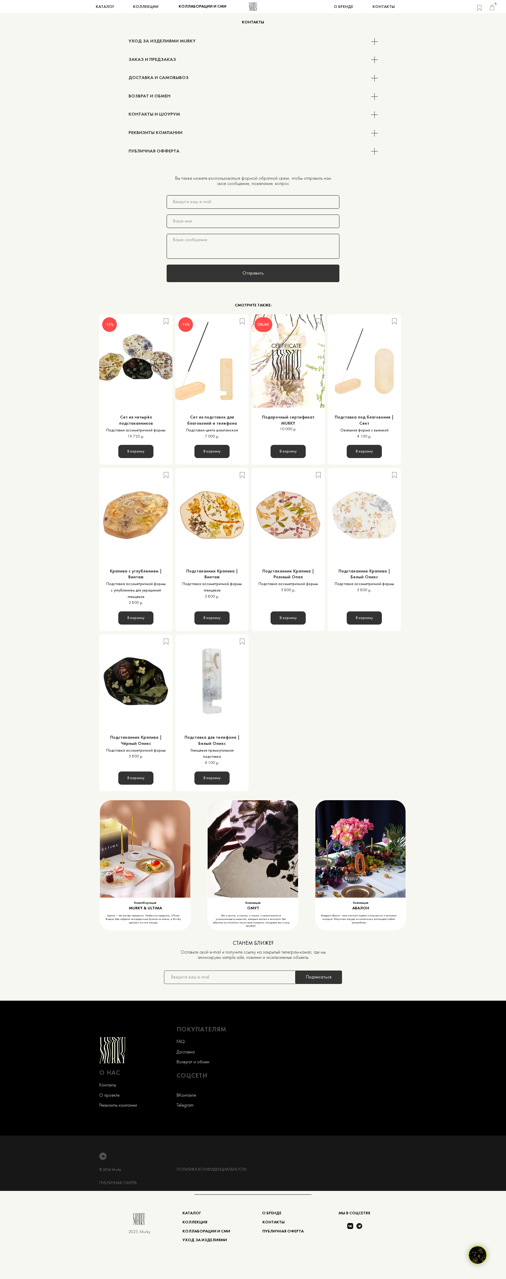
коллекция (194, 1222)
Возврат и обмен (193, 1062)
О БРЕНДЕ (271, 1213)
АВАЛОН (360, 908)
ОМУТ (253, 908)
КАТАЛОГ (191, 1213)
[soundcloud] (103, 1156)
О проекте (109, 1095)
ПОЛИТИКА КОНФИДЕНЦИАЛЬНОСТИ (212, 1170)
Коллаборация (145, 903)
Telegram (185, 1105)
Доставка (186, 1052)
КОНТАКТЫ (273, 1222)
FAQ (181, 1042)
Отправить (253, 273)
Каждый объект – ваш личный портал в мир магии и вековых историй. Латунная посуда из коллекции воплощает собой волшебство (359, 919)
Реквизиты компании (118, 1105)
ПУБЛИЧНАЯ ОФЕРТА (118, 1183)
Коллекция (360, 903)
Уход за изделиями (204, 1240)
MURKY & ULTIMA (145, 908)
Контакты (107, 1085)
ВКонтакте (186, 1095)
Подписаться (318, 977)
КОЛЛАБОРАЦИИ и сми (206, 1231)
